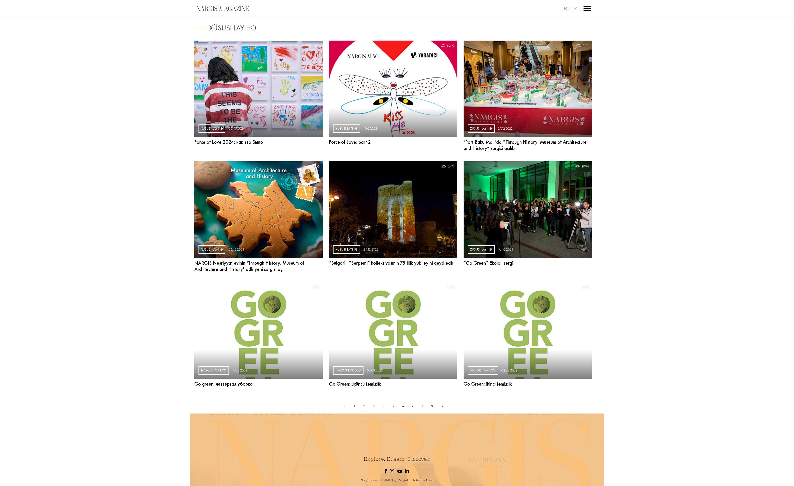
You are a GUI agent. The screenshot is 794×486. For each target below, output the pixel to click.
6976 (585, 287)
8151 (586, 46)
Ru (567, 8)
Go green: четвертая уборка (223, 384)
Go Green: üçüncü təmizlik (355, 384)
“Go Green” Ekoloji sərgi (488, 263)
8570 (316, 46)
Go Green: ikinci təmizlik (488, 384)
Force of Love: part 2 (350, 142)
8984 (585, 166)
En (577, 8)
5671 (450, 166)
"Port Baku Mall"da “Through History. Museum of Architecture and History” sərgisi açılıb (525, 145)
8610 (316, 287)
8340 (450, 46)
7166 (316, 166)
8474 (450, 287)
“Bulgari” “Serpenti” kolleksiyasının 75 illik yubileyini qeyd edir (391, 263)
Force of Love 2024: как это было (228, 142)
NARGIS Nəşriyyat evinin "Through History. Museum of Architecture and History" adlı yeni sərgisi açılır (249, 266)
